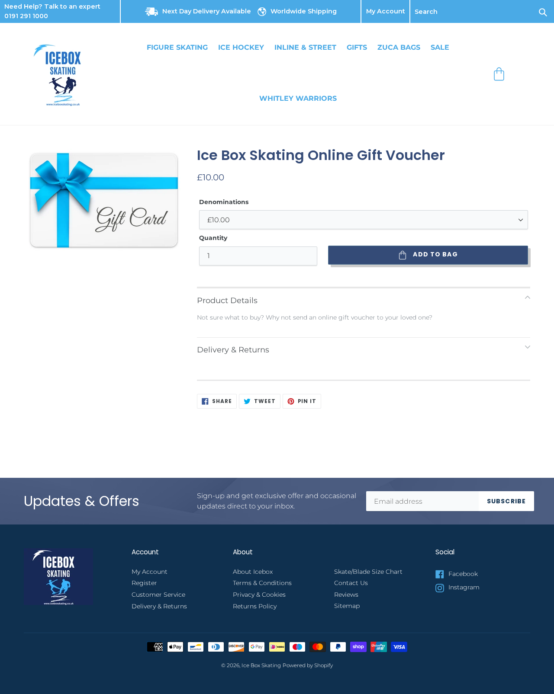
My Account (385, 11)
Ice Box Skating (261, 665)
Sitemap (347, 606)
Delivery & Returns (159, 606)
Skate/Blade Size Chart (368, 572)
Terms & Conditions (262, 583)
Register (144, 583)
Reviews (346, 594)
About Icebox (253, 572)
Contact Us (351, 583)
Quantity (213, 238)
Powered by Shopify (308, 665)
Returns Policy (255, 606)
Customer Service (158, 594)
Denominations (223, 202)
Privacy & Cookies (259, 594)
